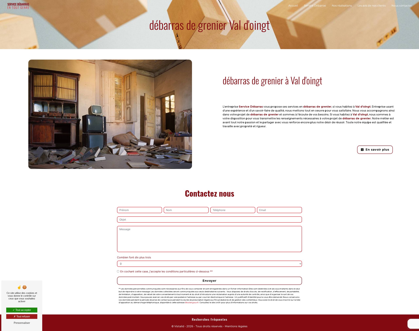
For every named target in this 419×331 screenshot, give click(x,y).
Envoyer (210, 280)
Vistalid (179, 326)
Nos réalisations (342, 5)
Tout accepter (23, 310)
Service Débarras (315, 5)
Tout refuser (23, 316)
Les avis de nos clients (372, 5)
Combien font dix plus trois (134, 257)
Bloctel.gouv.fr (192, 302)
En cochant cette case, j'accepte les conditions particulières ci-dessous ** (166, 271)
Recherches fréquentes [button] (209, 319)
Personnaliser (22, 323)
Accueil (293, 5)
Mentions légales (235, 326)
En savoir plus (377, 149)
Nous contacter (402, 5)
